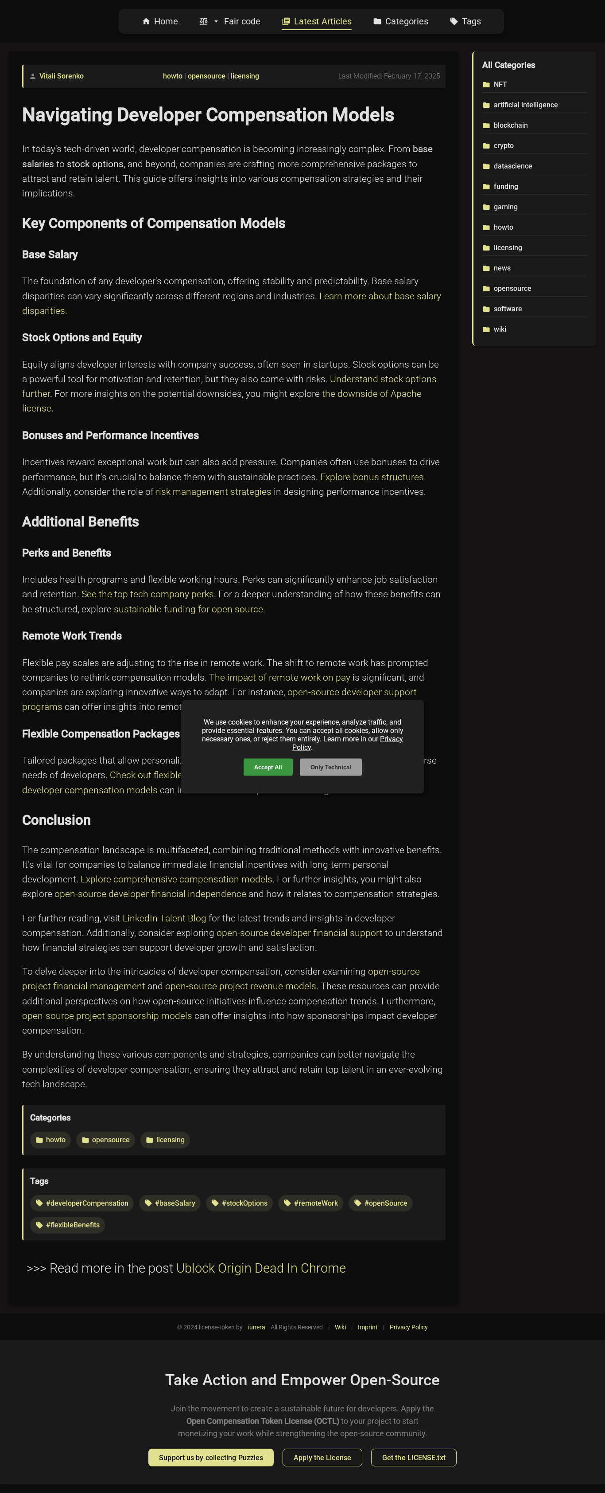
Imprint (368, 1327)
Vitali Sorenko (61, 76)
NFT (500, 84)
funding (506, 186)
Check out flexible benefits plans (176, 775)
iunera (256, 1327)
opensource (206, 76)
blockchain (511, 125)
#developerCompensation (87, 1203)
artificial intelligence (526, 105)
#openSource (386, 1203)
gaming (506, 207)
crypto (504, 145)
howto (172, 76)
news (502, 268)
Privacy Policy (409, 1327)
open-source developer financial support (300, 933)
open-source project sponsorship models (107, 1016)
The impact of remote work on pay (279, 677)
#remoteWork (316, 1203)
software (508, 309)
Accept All (268, 767)
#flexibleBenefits (73, 1225)
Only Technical (330, 767)
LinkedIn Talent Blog (164, 918)
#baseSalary (175, 1203)
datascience (513, 166)
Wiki (340, 1327)
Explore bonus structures (372, 477)
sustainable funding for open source (188, 609)
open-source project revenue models (240, 986)
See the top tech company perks (147, 594)
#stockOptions (245, 1203)
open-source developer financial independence (150, 894)
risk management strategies (213, 491)
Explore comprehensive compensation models (176, 879)
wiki (500, 329)
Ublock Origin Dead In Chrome (261, 1268)
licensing (245, 76)
